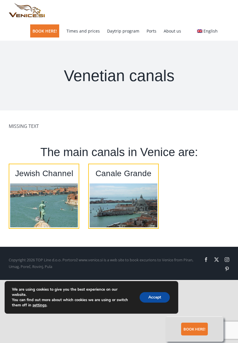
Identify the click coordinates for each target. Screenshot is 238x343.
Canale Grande (123, 173)
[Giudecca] (44, 186)
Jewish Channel (44, 173)
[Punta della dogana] (123, 186)
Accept (154, 297)
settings (39, 305)
